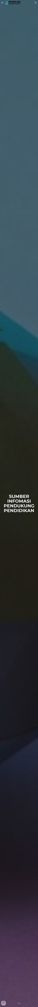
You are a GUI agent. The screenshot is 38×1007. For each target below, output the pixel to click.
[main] (19, 503)
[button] (2, 2)
